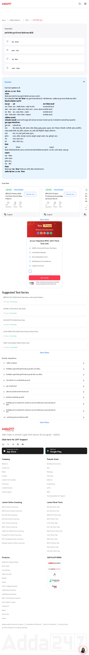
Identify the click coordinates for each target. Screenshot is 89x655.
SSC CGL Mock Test (53, 527)
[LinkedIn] (3, 444)
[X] (8, 444)
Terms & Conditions (49, 624)
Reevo (4, 610)
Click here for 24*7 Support (15, 439)
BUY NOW (44, 278)
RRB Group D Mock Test (54, 531)
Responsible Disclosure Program (13, 624)
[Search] (80, 4)
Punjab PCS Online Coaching (11, 535)
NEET (48, 492)
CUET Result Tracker (9, 602)
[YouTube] (22, 444)
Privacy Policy (63, 624)
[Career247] (54, 587)
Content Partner (7, 488)
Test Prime (5, 614)
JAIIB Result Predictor (9, 590)
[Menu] (85, 4)
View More (44, 220)
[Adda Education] (54, 563)
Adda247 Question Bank (10, 562)
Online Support (7, 492)
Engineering (51, 484)
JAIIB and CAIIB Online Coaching (13, 531)
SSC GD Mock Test (53, 511)
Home (4, 20)
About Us (5, 464)
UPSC (49, 488)
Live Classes (6, 570)
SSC (48, 468)
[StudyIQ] (54, 575)
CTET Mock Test (52, 523)
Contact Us (5, 468)
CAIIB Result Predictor (9, 594)
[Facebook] (17, 444)
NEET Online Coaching (9, 527)
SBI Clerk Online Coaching (10, 519)
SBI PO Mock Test (52, 519)
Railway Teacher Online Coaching (13, 543)
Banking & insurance (54, 464)
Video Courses (6, 574)
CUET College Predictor (9, 586)
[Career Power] (54, 569)
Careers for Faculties (9, 480)
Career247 (5, 606)
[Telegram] (13, 444)
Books (4, 582)
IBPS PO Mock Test (53, 543)
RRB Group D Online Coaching (12, 511)
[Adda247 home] (6, 4)
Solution (8, 82)
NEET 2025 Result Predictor (11, 598)
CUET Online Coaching (9, 523)
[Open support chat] (83, 650)
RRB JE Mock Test (53, 547)
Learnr (4, 618)
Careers (4, 476)
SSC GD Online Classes (9, 515)
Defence (49, 480)
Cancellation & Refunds (33, 624)
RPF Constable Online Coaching (12, 539)
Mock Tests (5, 566)
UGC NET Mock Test (53, 551)
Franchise (5, 484)
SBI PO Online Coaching (10, 507)
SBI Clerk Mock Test (53, 507)
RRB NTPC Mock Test (54, 515)
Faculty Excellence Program (56, 496)
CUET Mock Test (52, 535)
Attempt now (30, 194)
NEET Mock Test (52, 539)
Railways (50, 472)
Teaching (50, 476)
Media (4, 472)
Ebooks (4, 578)
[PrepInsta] (54, 581)
